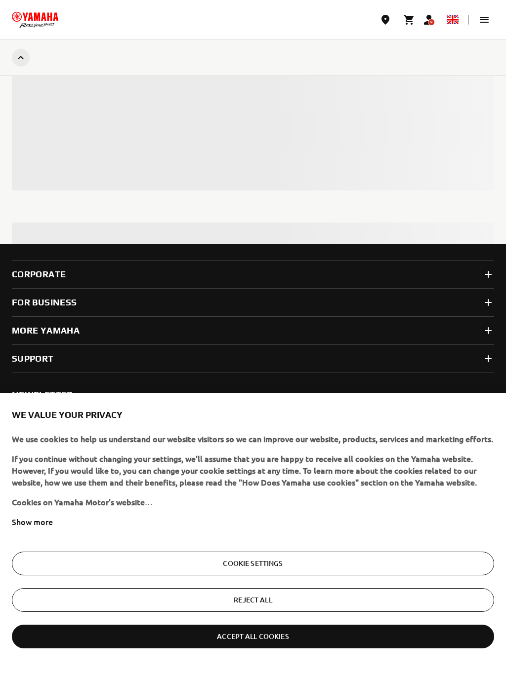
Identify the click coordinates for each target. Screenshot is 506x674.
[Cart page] (409, 20)
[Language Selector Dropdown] (453, 20)
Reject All (253, 599)
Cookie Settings (253, 563)
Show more (32, 521)
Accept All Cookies (253, 636)
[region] (253, 533)
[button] (484, 20)
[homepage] (35, 20)
